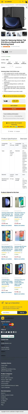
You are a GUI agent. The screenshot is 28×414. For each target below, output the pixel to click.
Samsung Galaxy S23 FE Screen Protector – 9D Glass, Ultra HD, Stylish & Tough (7, 215)
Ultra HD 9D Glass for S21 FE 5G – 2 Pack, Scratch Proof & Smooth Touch (20, 215)
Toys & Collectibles (5, 387)
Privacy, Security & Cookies (7, 395)
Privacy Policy (4, 365)
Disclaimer (3, 397)
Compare (18, 131)
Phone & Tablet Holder (6, 379)
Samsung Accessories (9, 4)
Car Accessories (4, 383)
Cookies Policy (4, 399)
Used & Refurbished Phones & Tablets (10, 385)
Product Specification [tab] (9, 138)
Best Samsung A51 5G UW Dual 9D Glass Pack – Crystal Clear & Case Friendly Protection (7, 248)
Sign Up (22, 312)
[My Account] (23, 1)
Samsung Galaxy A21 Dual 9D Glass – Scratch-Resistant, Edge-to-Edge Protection (20, 282)
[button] (20, 2)
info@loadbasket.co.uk (6, 343)
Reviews (3, 402)
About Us (3, 393)
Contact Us (3, 367)
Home (2, 4)
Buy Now (14, 108)
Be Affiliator (3, 400)
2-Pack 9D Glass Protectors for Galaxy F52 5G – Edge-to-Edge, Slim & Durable (7, 282)
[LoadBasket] (8, 2)
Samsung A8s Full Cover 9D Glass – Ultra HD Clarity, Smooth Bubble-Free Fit (20, 248)
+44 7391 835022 (5, 347)
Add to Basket (14, 105)
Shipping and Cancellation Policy (8, 369)
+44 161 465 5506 (5, 349)
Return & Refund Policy (6, 371)
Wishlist (11, 131)
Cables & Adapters (5, 381)
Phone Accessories (5, 376)
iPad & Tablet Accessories (7, 377)
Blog (2, 404)
